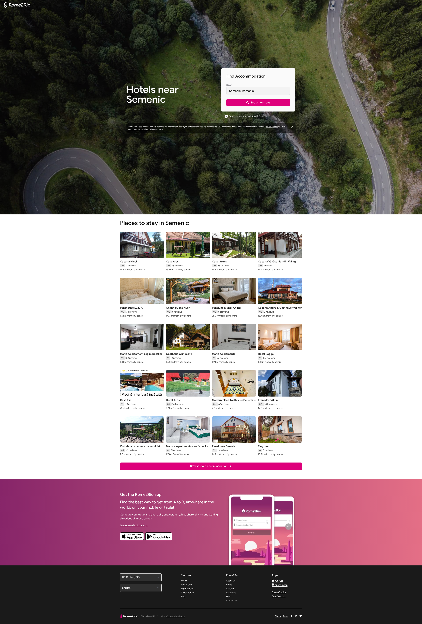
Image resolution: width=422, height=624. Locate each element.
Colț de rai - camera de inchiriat (140, 446)
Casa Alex (172, 261)
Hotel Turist (173, 400)
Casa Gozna (219, 261)
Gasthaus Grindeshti (179, 354)
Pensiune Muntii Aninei (226, 307)
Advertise (231, 592)
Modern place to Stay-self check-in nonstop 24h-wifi (233, 402)
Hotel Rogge (266, 354)
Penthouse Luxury (131, 307)
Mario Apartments (223, 354)
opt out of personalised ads (140, 129)
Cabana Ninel (128, 261)
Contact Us (232, 600)
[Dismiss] (292, 126)
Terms (285, 616)
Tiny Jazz (264, 446)
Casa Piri (125, 400)
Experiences (187, 588)
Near (229, 85)
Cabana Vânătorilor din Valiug (277, 261)
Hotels (184, 580)
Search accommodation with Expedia (248, 116)
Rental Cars (186, 584)
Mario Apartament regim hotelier (141, 354)
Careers (230, 588)
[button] (258, 102)
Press (229, 584)
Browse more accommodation (208, 466)
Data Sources (279, 596)
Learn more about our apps (134, 525)
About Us (231, 580)
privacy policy (272, 126)
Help (228, 596)
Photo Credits (279, 592)
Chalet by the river (178, 307)
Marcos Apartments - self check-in (187, 448)
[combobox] (258, 91)
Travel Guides (188, 592)
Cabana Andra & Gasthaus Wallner (280, 307)
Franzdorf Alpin (268, 400)
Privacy (278, 616)
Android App (280, 584)
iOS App (278, 580)
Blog (183, 596)
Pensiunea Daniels (223, 446)
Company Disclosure (175, 616)
